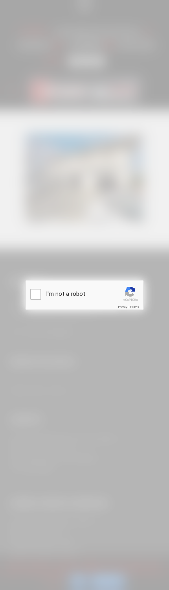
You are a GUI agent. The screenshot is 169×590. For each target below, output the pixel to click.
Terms (134, 307)
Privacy (122, 307)
